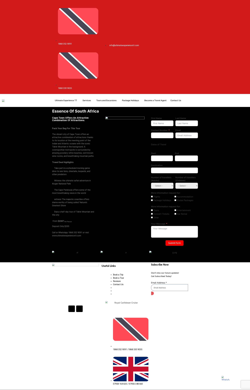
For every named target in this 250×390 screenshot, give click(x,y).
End (177, 153)
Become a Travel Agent (155, 100)
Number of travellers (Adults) (161, 179)
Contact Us (175, 100)
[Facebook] (71, 309)
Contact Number (159, 130)
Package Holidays (130, 100)
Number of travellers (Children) (185, 179)
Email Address (159, 282)
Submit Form (174, 243)
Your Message (158, 223)
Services (87, 100)
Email (178, 130)
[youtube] (189, 47)
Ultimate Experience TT (66, 100)
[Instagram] (187, 47)
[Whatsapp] (195, 47)
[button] (54, 254)
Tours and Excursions (106, 100)
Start (153, 153)
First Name (156, 118)
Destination (157, 165)
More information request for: (165, 193)
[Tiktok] (192, 47)
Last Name (180, 118)
